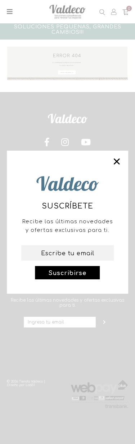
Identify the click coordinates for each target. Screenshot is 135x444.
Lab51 (30, 385)
